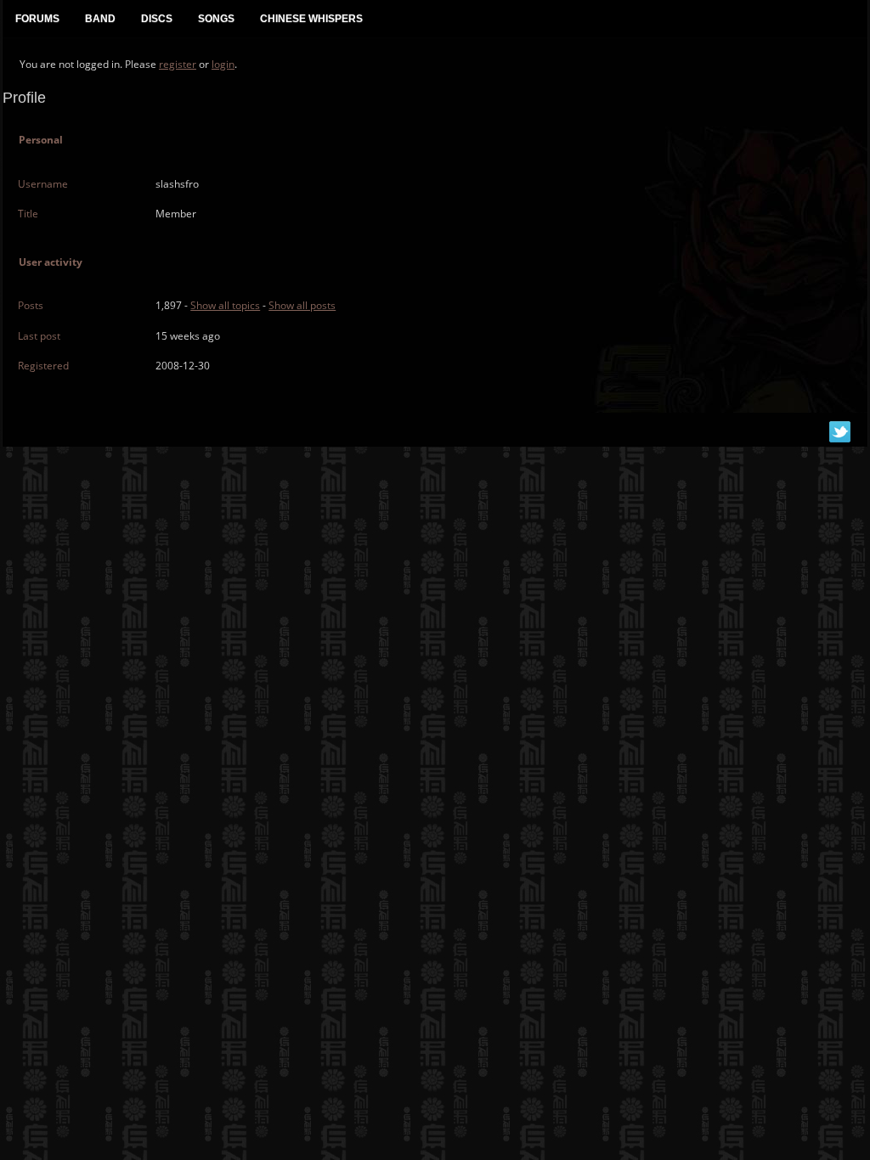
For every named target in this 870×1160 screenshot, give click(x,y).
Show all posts (302, 305)
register (177, 64)
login (223, 64)
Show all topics (225, 305)
